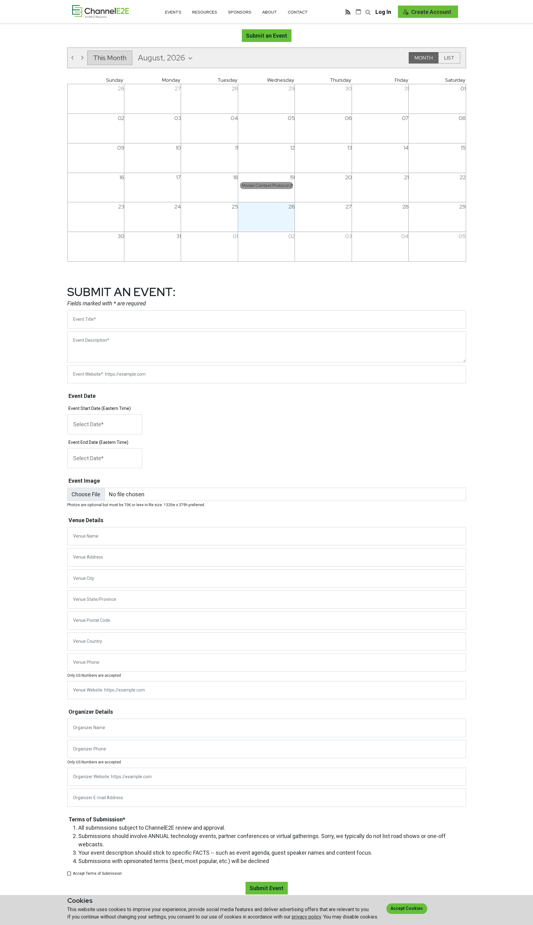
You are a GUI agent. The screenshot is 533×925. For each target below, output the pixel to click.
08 (462, 118)
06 (348, 118)
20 (348, 177)
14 (406, 147)
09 (120, 147)
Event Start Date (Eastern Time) (99, 408)
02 (121, 118)
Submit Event (266, 888)
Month (424, 58)
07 (405, 118)
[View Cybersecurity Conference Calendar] (358, 11)
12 (292, 147)
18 (235, 177)
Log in (383, 12)
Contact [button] (298, 12)
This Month (109, 57)
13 (349, 147)
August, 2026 (161, 57)
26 (121, 88)
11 (236, 147)
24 (177, 206)
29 (291, 88)
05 (291, 118)
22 (463, 177)
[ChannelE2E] (100, 11)
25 (235, 206)
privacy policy (306, 917)
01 (463, 88)
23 (121, 206)
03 (177, 118)
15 (463, 147)
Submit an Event (266, 35)
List (449, 58)
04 (234, 118)
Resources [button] (204, 12)
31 (406, 88)
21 (406, 177)
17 (178, 177)
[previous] (72, 58)
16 (121, 177)
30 (348, 88)
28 (235, 88)
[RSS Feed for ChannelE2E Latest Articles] (347, 11)
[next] (82, 58)
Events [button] (173, 12)
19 (292, 177)
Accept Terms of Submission (97, 873)
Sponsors (239, 12)
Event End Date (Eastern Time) (98, 442)
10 (178, 147)
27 (178, 88)
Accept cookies (406, 908)
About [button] (269, 12)
